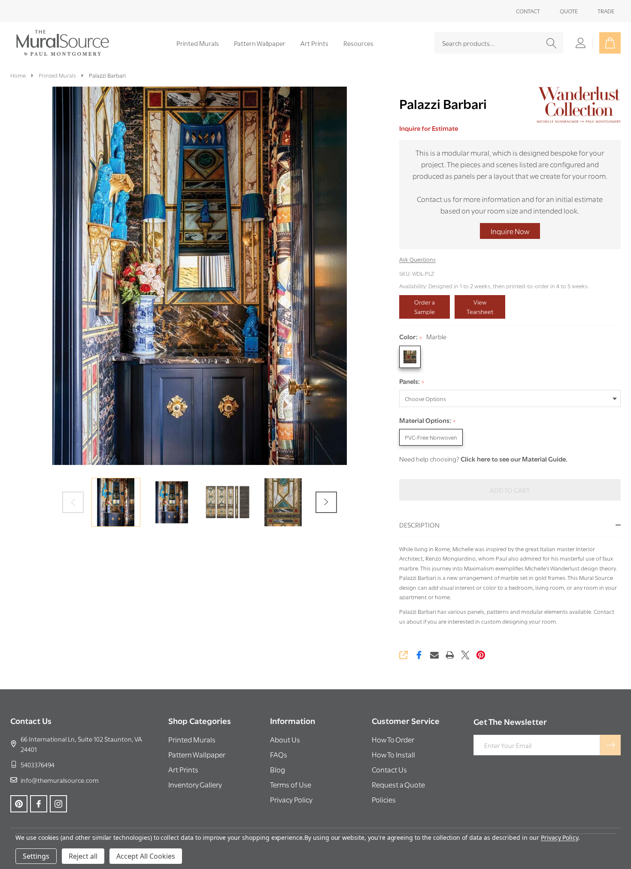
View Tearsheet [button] (480, 306)
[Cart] (610, 43)
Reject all (83, 856)
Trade (606, 10)
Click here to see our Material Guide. (514, 458)
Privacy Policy (559, 837)
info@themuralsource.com (60, 780)
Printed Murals (197, 43)
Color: (423, 337)
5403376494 (38, 764)
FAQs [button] (278, 754)
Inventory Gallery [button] (195, 784)
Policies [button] (384, 799)
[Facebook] (419, 655)
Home (18, 75)
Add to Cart (510, 490)
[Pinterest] (480, 655)
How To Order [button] (393, 739)
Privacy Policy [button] (291, 799)
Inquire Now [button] (510, 231)
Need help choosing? (429, 458)
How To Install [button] (393, 754)
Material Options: (427, 420)
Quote (569, 10)
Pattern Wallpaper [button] (196, 754)
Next (326, 502)
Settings (36, 856)
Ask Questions (417, 259)
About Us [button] (285, 739)
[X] (465, 655)
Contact (528, 10)
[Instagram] (58, 803)
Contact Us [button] (389, 769)
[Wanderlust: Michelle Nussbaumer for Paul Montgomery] (578, 103)
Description (419, 524)
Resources (358, 43)
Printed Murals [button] (191, 739)
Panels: (412, 381)
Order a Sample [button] (424, 306)
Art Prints (314, 43)
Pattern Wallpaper (259, 43)
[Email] (434, 655)
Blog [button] (277, 769)
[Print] (450, 655)
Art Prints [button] (183, 769)
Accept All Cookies (145, 856)
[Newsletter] (610, 745)
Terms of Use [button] (290, 784)
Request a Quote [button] (398, 784)
